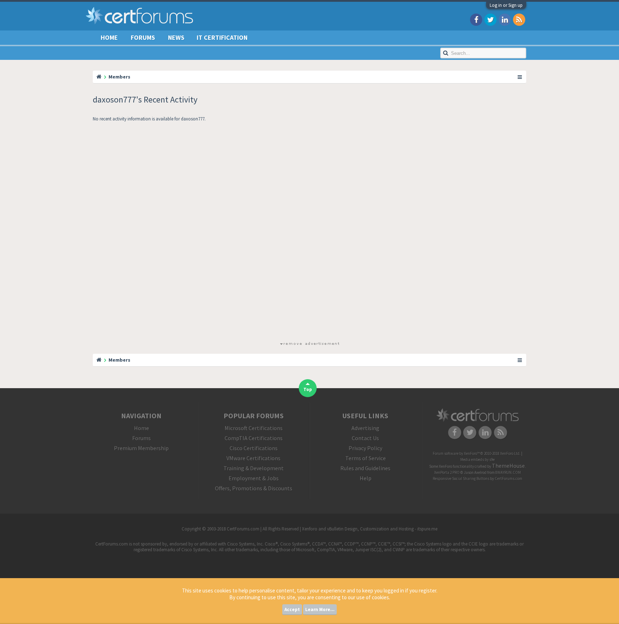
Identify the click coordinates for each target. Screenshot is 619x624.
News (176, 37)
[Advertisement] (309, 232)
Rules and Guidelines (365, 468)
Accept (292, 609)
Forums (143, 37)
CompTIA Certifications (254, 438)
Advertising (365, 428)
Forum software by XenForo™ (476, 453)
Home (109, 37)
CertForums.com (508, 478)
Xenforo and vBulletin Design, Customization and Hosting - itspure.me (369, 529)
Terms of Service (365, 458)
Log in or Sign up (506, 5)
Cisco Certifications (254, 448)
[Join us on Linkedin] (505, 19)
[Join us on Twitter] (490, 19)
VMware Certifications (253, 458)
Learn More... (320, 609)
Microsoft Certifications (254, 428)
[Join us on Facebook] (476, 19)
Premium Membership (141, 448)
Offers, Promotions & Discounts (253, 488)
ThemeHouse (508, 465)
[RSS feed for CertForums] (519, 19)
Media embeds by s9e (477, 459)
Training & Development (254, 468)
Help (365, 478)
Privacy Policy (365, 448)
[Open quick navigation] (520, 76)
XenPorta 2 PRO (447, 472)
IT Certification (222, 37)
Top (307, 389)
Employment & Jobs (254, 478)
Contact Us (365, 438)
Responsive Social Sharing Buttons (461, 478)
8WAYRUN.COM (508, 472)
